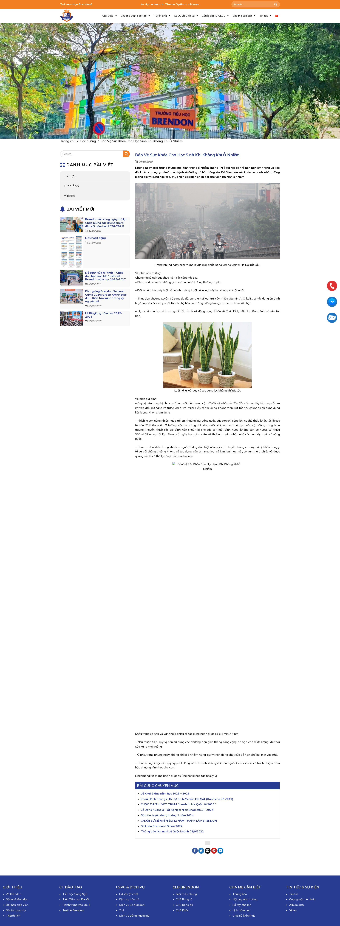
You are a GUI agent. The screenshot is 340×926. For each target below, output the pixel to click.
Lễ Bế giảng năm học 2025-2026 (103, 314)
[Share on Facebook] (195, 851)
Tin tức (263, 15)
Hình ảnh (71, 186)
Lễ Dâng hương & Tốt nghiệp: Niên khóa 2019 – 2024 (177, 810)
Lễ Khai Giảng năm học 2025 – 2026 (165, 793)
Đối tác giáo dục (16, 910)
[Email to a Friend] (208, 851)
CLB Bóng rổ (184, 899)
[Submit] (275, 4)
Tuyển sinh (160, 15)
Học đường (88, 141)
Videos (69, 195)
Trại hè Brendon (73, 910)
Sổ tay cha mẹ (242, 905)
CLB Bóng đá (184, 905)
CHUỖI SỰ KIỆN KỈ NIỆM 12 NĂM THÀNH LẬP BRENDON (179, 820)
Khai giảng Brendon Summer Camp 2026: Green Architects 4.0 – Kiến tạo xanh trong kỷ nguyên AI (106, 296)
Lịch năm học (241, 910)
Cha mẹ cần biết (242, 15)
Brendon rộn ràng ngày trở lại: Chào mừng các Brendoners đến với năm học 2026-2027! (106, 223)
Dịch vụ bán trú (129, 899)
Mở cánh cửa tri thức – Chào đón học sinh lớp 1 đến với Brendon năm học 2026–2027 (105, 276)
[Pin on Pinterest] (214, 851)
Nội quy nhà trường (245, 899)
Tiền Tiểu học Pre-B (76, 899)
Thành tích (13, 915)
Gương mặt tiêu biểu (302, 899)
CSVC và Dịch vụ (184, 15)
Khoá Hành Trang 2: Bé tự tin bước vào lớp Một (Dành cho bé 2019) (187, 799)
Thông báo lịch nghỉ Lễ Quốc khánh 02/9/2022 (172, 831)
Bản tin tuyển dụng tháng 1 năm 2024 (167, 815)
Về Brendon (13, 894)
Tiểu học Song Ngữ (75, 894)
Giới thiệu (108, 15)
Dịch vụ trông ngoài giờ (134, 915)
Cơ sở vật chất (128, 894)
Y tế (121, 910)
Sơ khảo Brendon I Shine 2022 (162, 826)
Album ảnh (296, 905)
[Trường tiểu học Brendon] (69, 16)
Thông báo (240, 894)
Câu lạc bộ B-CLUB (213, 15)
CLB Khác (182, 910)
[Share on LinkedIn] (220, 851)
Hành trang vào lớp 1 (76, 905)
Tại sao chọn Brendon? (76, 4)
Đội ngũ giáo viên (17, 905)
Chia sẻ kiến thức (244, 915)
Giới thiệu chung (186, 894)
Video (293, 910)
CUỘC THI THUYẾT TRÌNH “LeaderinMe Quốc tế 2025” (178, 804)
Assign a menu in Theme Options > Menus (170, 4)
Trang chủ (67, 141)
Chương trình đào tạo (134, 15)
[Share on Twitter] (201, 851)
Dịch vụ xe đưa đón (131, 905)
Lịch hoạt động (95, 238)
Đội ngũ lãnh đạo (17, 899)
